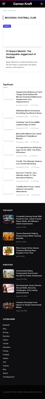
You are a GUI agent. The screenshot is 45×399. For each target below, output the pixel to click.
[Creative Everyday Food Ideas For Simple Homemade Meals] (8, 305)
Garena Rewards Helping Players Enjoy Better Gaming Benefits (28, 235)
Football (6, 355)
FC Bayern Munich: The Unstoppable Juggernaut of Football (21, 54)
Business (6, 336)
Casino (5, 340)
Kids (4, 369)
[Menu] (3, 3)
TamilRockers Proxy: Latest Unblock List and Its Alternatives (28, 189)
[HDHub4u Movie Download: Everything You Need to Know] (8, 113)
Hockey (6, 366)
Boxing (5, 332)
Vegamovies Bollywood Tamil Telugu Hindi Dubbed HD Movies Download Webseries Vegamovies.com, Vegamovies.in (29, 97)
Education (6, 347)
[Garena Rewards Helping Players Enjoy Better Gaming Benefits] (8, 236)
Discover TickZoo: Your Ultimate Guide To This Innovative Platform (26, 175)
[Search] (41, 3)
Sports (7, 26)
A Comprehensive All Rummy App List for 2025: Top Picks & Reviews (29, 149)
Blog (4, 329)
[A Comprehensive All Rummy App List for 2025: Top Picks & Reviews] (8, 150)
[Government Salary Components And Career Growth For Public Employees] (8, 273)
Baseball (6, 325)
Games (5, 358)
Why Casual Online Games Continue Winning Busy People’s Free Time (27, 250)
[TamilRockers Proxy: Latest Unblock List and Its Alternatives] (8, 189)
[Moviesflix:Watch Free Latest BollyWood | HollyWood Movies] (8, 136)
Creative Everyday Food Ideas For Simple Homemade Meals (28, 304)
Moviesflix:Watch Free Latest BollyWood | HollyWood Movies (28, 136)
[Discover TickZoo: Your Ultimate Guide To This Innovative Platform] (8, 175)
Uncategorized (8, 377)
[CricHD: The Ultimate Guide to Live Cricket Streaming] (8, 164)
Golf (4, 362)
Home (5, 10)
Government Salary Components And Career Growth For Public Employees (29, 273)
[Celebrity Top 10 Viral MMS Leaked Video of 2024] (8, 125)
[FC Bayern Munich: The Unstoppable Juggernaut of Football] (22, 36)
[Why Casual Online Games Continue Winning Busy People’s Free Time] (8, 251)
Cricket (5, 343)
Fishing (5, 351)
